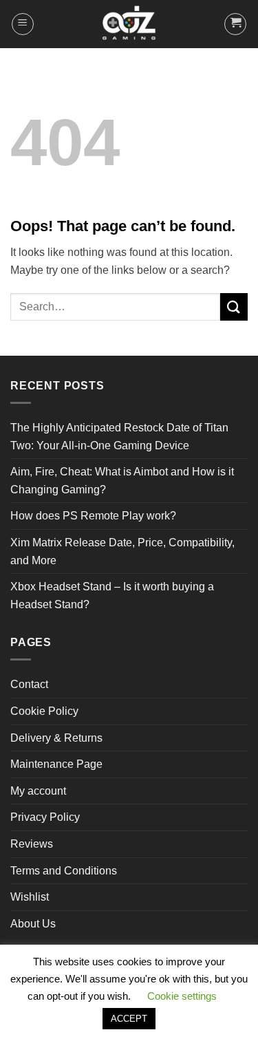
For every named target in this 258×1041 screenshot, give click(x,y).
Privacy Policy (45, 817)
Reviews (31, 844)
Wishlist (29, 897)
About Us (33, 924)
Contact (29, 684)
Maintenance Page (56, 764)
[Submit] (234, 306)
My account (38, 791)
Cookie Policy (44, 711)
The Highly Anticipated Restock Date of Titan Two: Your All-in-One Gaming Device (119, 436)
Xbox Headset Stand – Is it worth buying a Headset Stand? (112, 595)
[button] (23, 24)
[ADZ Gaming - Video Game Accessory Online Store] (129, 24)
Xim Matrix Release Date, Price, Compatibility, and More (122, 551)
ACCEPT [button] (129, 1018)
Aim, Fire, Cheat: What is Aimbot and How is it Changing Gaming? (122, 480)
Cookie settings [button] (182, 996)
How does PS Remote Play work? (93, 516)
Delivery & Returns (56, 738)
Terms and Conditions (63, 871)
